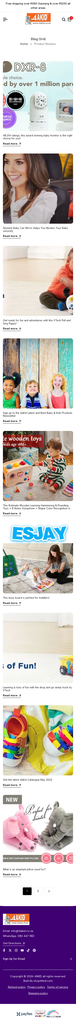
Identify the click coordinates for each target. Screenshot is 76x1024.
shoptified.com (43, 981)
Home (24, 44)
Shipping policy (38, 993)
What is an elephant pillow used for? (24, 869)
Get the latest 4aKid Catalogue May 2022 (27, 779)
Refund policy (17, 987)
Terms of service (57, 987)
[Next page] (49, 891)
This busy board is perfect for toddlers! (26, 597)
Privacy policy (36, 987)
